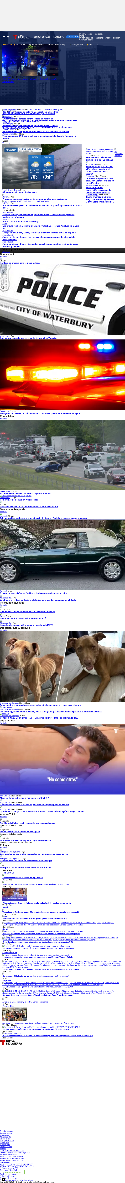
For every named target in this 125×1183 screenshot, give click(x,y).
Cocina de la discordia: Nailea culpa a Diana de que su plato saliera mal (34, 805)
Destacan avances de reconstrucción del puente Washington (29, 506)
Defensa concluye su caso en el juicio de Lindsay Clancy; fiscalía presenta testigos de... (30, 126)
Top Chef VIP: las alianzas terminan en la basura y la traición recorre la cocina (35, 884)
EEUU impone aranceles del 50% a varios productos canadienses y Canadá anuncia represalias (42, 925)
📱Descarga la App (76, 44)
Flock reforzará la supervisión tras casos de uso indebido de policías (35, 131)
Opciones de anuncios (8, 1178)
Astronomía (90, 176)
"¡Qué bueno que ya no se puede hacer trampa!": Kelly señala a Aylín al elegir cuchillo (41, 811)
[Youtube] (40, 1129)
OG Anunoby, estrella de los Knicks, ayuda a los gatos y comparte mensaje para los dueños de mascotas (51, 711)
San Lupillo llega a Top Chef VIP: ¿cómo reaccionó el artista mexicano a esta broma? (99, 170)
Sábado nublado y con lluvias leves (19, 192)
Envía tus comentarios (8, 1174)
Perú (88, 155)
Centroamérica (9, 953)
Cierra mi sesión (86, 40)
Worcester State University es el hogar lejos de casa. (25, 840)
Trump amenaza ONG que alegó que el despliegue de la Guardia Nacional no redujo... (100, 199)
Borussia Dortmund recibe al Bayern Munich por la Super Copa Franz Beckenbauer (37, 995)
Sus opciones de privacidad (12, 1172)
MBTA (5, 203)
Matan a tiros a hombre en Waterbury (20, 221)
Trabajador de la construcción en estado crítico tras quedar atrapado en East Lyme (40, 413)
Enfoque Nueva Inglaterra (10, 852)
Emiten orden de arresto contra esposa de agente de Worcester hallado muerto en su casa (27, 120)
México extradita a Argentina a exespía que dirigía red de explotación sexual (34, 918)
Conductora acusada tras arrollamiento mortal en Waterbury (29, 338)
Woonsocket (5, 498)
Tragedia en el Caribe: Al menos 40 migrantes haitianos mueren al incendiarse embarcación (41, 912)
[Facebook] (40, 1073)
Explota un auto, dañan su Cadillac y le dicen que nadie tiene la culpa (33, 593)
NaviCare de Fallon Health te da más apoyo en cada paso (27, 823)
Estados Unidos (92, 185)
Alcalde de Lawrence (36, 44)
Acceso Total (5, 1145)
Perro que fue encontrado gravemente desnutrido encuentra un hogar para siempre (40, 705)
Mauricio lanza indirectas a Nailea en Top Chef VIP (24, 798)
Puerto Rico (8, 1006)
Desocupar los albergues (9, 703)
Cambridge (6, 77)
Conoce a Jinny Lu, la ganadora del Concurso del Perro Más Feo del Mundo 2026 (39, 718)
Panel (81, 36)
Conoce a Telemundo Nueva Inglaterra (15, 1152)
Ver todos (6, 143)
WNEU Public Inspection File (11, 1156)
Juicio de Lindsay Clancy (56, 44)
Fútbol (4, 224)
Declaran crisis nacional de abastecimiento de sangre (26, 861)
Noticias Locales (42, 37)
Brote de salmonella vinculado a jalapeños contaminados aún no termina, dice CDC (37, 942)
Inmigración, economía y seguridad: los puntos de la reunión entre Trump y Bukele (37, 957)
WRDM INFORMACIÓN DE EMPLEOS (17, 1166)
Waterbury (6, 219)
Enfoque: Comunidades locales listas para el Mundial (26, 867)
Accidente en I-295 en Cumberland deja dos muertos (25, 493)
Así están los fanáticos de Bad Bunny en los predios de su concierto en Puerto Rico (38, 1023)
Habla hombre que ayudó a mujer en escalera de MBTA (26, 625)
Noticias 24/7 (73, 37)
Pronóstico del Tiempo (11, 190)
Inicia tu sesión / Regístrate (91, 34)
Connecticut (5, 411)
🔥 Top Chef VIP (19, 44)
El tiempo (58, 37)
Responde (4, 516)
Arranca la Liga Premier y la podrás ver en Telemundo (25, 1002)
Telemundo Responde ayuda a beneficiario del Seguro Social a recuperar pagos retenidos (43, 518)
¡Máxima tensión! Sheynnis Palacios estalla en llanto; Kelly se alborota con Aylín (36, 903)
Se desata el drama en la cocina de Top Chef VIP (22, 878)
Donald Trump (8, 134)
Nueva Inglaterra (9, 110)
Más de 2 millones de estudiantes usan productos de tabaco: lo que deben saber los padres (41, 934)
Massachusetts (8, 123)
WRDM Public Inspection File (12, 1158)
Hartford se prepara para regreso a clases (20, 263)
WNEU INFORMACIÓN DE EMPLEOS (16, 1164)
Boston (5, 197)
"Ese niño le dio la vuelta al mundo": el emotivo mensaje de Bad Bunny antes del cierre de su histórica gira (47, 1036)
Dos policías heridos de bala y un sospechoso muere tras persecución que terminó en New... (30, 113)
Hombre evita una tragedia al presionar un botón (23, 618)
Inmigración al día (7, 1141)
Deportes (6, 980)
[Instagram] (40, 1101)
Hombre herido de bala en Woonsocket (19, 500)
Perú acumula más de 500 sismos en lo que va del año (99, 158)
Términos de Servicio (8, 1154)
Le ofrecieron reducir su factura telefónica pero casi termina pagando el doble (38, 600)
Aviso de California (7, 1176)
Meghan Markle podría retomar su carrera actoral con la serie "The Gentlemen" (36, 1029)
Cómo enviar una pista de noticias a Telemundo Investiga (27, 611)
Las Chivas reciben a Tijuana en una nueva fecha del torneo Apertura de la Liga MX (37, 987)
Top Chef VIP (91, 164)
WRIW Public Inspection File (11, 1160)
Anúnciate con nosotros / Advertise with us (16, 1180)
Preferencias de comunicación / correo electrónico (101, 38)
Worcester (6, 117)
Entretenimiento (6, 1147)
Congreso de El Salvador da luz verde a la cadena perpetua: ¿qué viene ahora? (35, 976)
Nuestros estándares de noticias (12, 1150)
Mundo (5, 907)
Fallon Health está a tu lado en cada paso (20, 832)
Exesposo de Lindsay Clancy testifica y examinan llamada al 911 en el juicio (39, 233)
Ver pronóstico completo (119, 154)
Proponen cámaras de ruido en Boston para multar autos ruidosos (34, 199)
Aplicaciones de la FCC (9, 1168)
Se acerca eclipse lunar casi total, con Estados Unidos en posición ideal (100, 180)
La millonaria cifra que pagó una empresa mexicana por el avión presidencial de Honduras (40, 969)
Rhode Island (5, 491)
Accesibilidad (5, 1162)
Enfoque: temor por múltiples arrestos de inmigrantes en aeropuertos (34, 854)
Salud (5, 929)
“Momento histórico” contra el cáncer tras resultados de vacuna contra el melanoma (38, 948)
